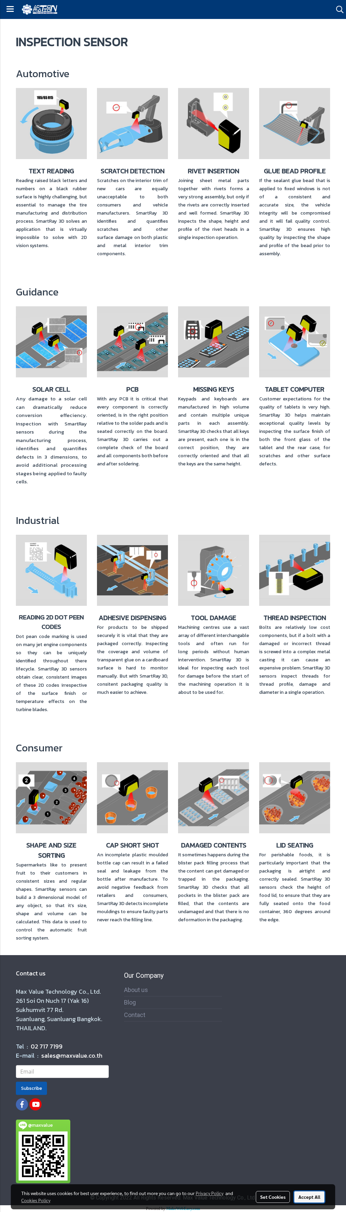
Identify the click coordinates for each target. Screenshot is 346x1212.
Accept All (309, 1197)
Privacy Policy (209, 1193)
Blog (130, 1002)
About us (136, 989)
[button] (337, 9)
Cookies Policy (35, 1200)
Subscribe (31, 1088)
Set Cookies (273, 1197)
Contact (134, 1014)
